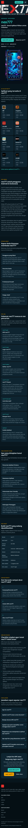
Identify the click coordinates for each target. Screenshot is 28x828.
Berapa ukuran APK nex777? (10, 720)
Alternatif (3, 812)
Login (2, 802)
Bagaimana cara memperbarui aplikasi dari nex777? (13, 732)
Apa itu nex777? (6, 710)
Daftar (2, 804)
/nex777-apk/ (14, 567)
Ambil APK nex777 (7, 40)
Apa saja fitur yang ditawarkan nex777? (13, 738)
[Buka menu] (25, 2)
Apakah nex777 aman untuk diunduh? (13, 715)
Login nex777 (9, 774)
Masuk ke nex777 (20, 40)
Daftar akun (19, 774)
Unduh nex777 (19, 2)
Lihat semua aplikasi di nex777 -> (10, 169)
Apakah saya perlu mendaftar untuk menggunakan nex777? (12, 725)
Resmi (2, 810)
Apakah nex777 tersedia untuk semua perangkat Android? (13, 745)
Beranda (3, 817)
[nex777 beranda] (2, 2)
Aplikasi (3, 800)
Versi (2, 814)
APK (2, 797)
